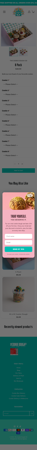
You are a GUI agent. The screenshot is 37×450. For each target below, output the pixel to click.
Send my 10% (18, 249)
